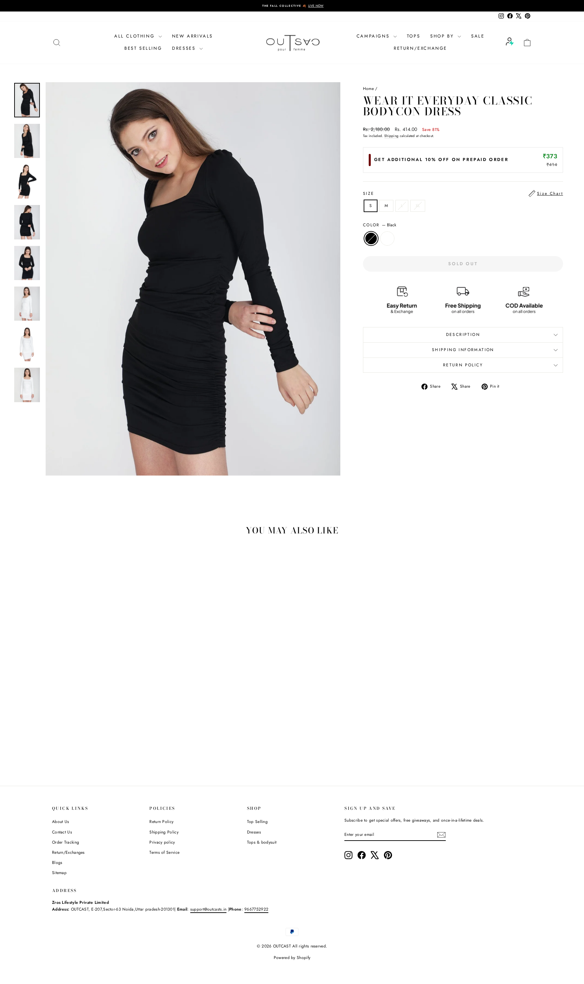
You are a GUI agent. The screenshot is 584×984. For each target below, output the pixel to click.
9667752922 (256, 909)
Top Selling (257, 822)
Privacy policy (162, 842)
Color (379, 225)
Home (368, 89)
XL (418, 206)
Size (463, 193)
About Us (60, 822)
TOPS (413, 36)
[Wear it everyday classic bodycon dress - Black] (104, 745)
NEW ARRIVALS (192, 36)
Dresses (254, 832)
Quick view (109, 716)
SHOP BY (443, 36)
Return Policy (161, 822)
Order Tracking (65, 842)
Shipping (391, 135)
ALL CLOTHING (135, 36)
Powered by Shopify (292, 958)
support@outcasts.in (208, 909)
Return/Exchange (420, 48)
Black (371, 238)
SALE (477, 36)
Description (463, 334)
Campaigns (374, 36)
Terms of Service (164, 852)
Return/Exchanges (68, 852)
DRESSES (185, 48)
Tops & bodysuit (262, 842)
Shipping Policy (163, 832)
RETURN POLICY (463, 365)
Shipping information (463, 350)
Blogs (57, 863)
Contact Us (62, 832)
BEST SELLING (143, 48)
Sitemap (59, 873)
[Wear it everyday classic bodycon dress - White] (114, 745)
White (387, 238)
